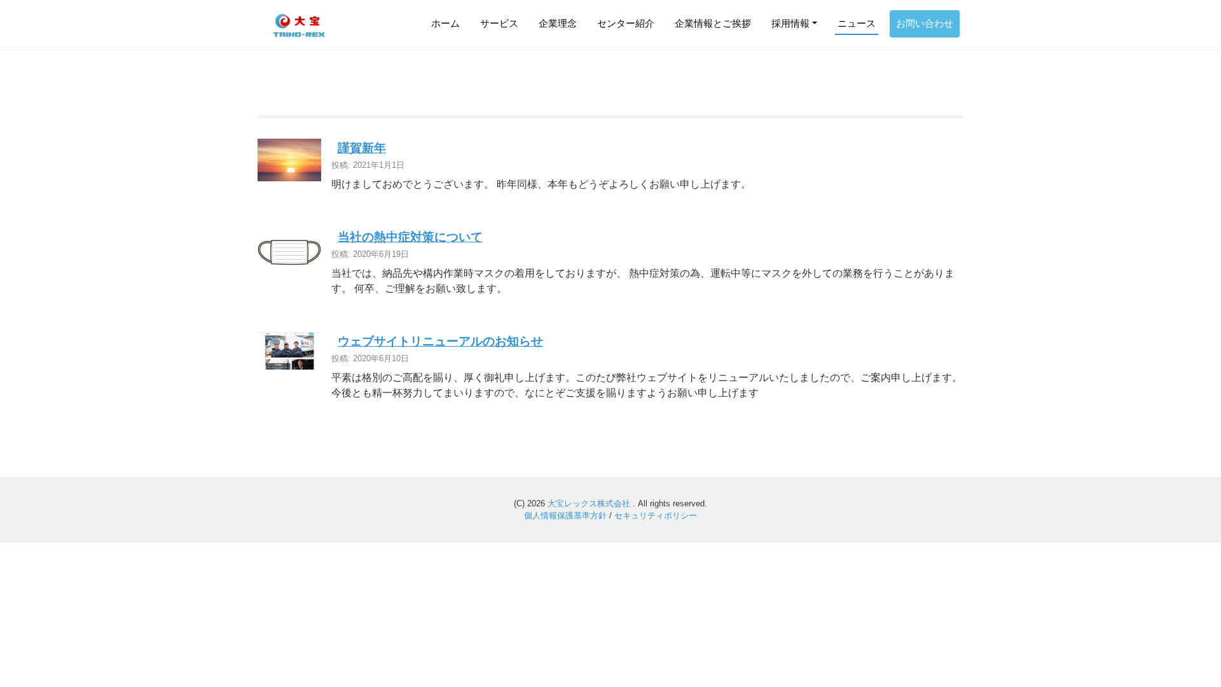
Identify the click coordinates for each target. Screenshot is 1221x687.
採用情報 (790, 23)
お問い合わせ (924, 23)
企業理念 (558, 23)
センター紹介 (625, 23)
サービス (499, 23)
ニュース (857, 23)
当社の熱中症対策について (410, 237)
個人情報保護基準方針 (565, 515)
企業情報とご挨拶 (713, 23)
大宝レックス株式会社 (590, 503)
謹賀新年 (362, 148)
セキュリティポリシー (655, 515)
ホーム (445, 23)
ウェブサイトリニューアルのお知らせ (440, 341)
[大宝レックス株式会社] (299, 25)
